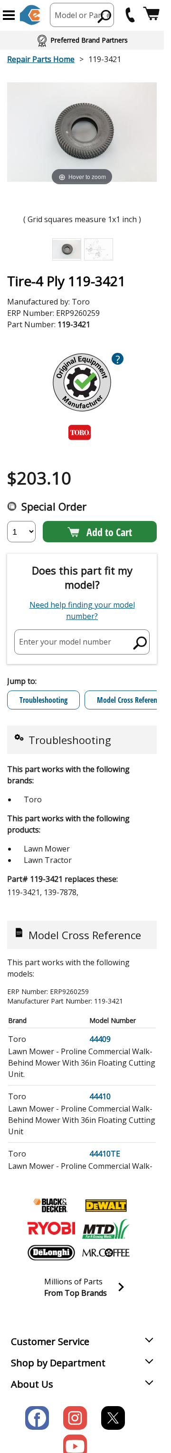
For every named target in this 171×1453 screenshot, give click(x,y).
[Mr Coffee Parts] (106, 1253)
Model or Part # (83, 15)
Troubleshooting (43, 700)
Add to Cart (109, 532)
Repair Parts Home (41, 59)
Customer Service (50, 1341)
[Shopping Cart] (151, 15)
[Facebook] (37, 1418)
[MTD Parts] (106, 1229)
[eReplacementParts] (30, 15)
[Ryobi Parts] (51, 1229)
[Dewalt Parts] (106, 1205)
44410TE (104, 1153)
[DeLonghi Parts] (51, 1253)
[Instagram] (75, 1418)
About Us (32, 1384)
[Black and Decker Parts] (51, 1205)
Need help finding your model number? (82, 610)
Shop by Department (58, 1362)
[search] (105, 16)
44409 (100, 1039)
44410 (100, 1096)
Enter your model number (65, 642)
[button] (9, 15)
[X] (113, 1418)
